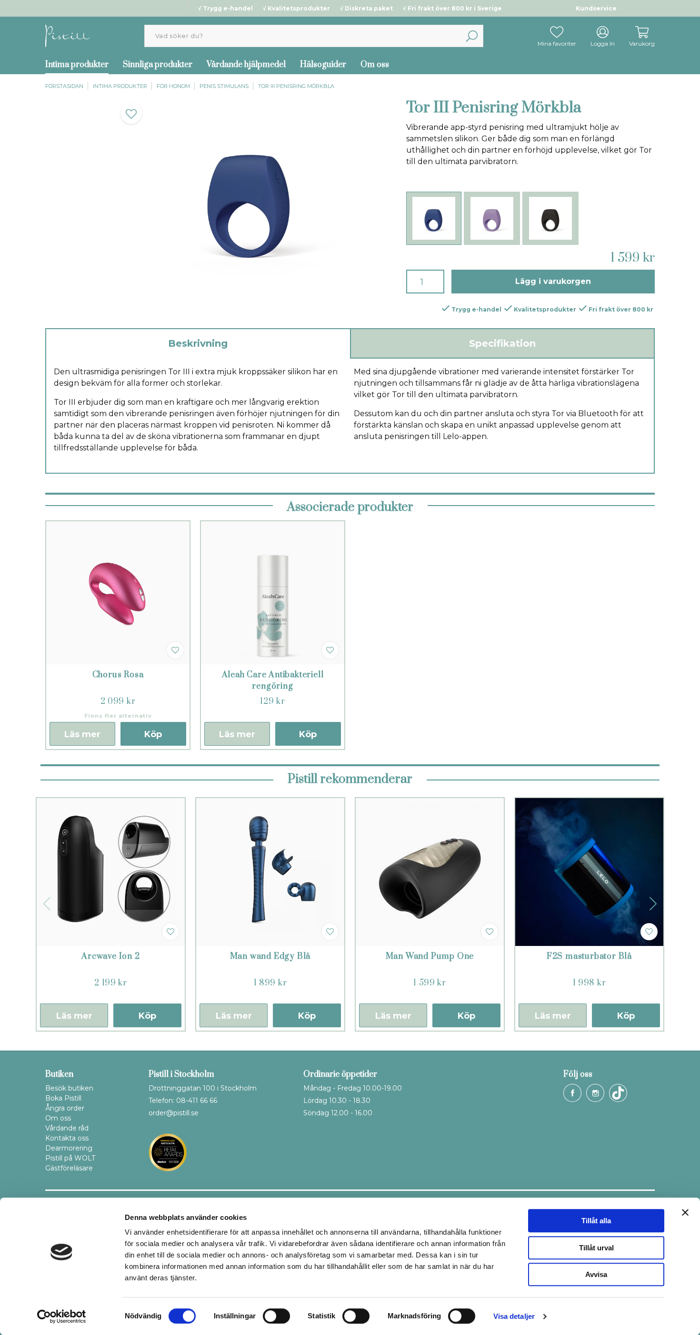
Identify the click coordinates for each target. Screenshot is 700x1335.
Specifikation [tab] (502, 343)
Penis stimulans (224, 86)
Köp (153, 734)
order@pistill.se (174, 1113)
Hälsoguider (323, 64)
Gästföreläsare (69, 1168)
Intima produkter (77, 64)
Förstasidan (64, 86)
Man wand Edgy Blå (270, 956)
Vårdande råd (67, 1128)
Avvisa (596, 1274)
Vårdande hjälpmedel (246, 64)
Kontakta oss (67, 1138)
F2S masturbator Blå (589, 956)
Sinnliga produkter (157, 64)
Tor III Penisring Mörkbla (296, 86)
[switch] (276, 1316)
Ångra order (64, 1108)
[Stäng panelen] (685, 1212)
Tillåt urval (596, 1248)
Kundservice (596, 8)
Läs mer (82, 734)
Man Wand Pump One (430, 956)
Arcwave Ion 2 (110, 956)
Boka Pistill (63, 1098)
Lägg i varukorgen (553, 281)
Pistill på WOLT (70, 1158)
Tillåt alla (596, 1221)
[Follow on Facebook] (572, 1092)
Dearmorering (68, 1148)
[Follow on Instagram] (595, 1092)
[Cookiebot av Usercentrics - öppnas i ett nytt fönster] (61, 1316)
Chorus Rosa (118, 675)
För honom (173, 86)
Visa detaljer (514, 1316)
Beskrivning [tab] (198, 343)
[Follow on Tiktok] (618, 1092)
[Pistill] (67, 35)
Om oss (374, 64)
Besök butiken (69, 1088)
